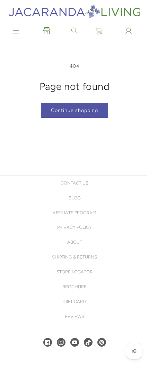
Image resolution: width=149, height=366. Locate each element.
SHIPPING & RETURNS (73, 257)
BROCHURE (74, 286)
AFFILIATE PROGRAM (74, 212)
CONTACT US (74, 183)
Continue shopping (73, 110)
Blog (74, 197)
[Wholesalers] (46, 31)
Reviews (74, 316)
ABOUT (73, 242)
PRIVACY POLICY (73, 227)
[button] (16, 31)
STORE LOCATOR (74, 271)
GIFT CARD (73, 301)
